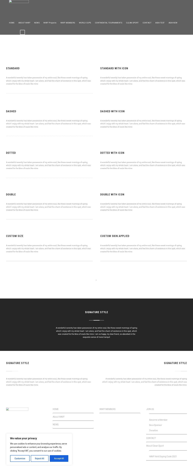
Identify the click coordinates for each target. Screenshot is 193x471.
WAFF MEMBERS (67, 23)
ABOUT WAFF (24, 23)
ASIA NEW (173, 23)
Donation (153, 430)
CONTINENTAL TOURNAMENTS (108, 23)
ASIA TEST (160, 23)
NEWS (37, 23)
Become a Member (158, 420)
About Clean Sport (155, 446)
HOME (11, 23)
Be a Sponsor (155, 425)
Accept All (59, 458)
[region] (39, 449)
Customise (19, 458)
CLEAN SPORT (132, 23)
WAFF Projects (50, 23)
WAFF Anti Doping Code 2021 (163, 456)
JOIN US (150, 409)
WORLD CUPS (85, 23)
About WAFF (59, 417)
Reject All (39, 458)
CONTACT (147, 23)
